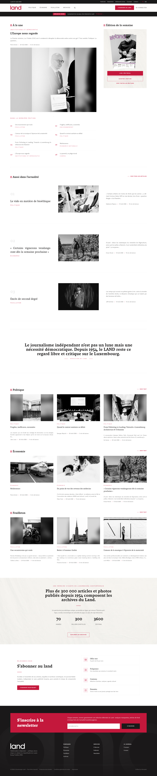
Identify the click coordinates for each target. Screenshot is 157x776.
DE (146, 1)
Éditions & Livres (120, 1)
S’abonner (96, 747)
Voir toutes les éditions (125, 83)
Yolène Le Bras (14, 560)
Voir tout (143, 389)
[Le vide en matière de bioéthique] (78, 199)
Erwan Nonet (109, 253)
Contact (136, 1)
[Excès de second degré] (78, 296)
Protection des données (45, 769)
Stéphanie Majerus (111, 204)
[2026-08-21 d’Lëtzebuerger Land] (125, 51)
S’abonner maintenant (28, 687)
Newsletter (110, 1)
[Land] (17, 746)
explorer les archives (78, 634)
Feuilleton (55, 7)
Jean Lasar (13, 439)
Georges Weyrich (61, 433)
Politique (32, 7)
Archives (66, 7)
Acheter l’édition (125, 78)
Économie (43, 7)
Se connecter (141, 7)
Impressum (75, 769)
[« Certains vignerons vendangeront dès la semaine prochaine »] (78, 247)
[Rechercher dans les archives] (75, 8)
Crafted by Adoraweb (141, 769)
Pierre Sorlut (13, 44)
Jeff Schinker (109, 301)
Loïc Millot (107, 560)
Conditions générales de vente (62, 769)
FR (143, 1)
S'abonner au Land (124, 7)
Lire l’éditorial (125, 73)
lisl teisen (106, 440)
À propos (129, 1)
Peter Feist (60, 499)
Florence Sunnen (62, 562)
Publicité (103, 1)
